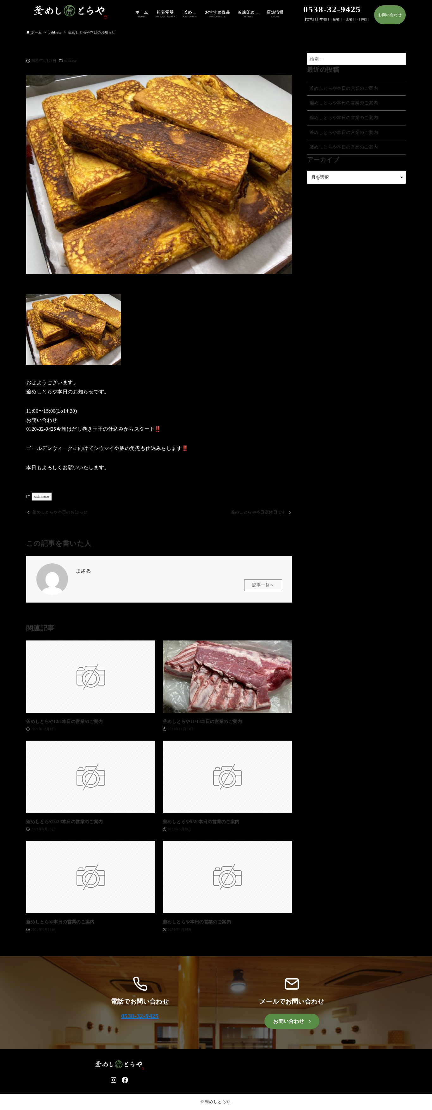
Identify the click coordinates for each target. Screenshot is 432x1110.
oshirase (70, 60)
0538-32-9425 (140, 1015)
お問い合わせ (390, 15)
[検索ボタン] (399, 59)
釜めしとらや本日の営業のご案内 (344, 88)
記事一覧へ (263, 585)
